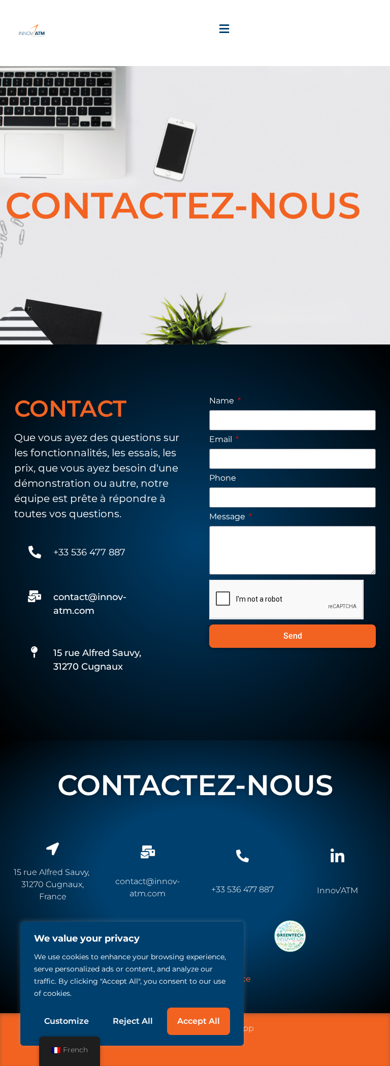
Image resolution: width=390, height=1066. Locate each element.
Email (221, 439)
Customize (66, 1021)
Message (228, 517)
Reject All (133, 1021)
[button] (224, 28)
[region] (132, 984)
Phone (222, 478)
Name (222, 401)
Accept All (198, 1021)
